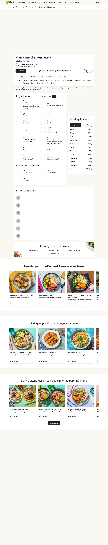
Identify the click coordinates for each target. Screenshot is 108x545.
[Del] (90, 71)
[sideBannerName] (81, 103)
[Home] (13, 7)
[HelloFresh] (10, 2)
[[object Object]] (86, 71)
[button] (40, 96)
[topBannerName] (54, 14)
